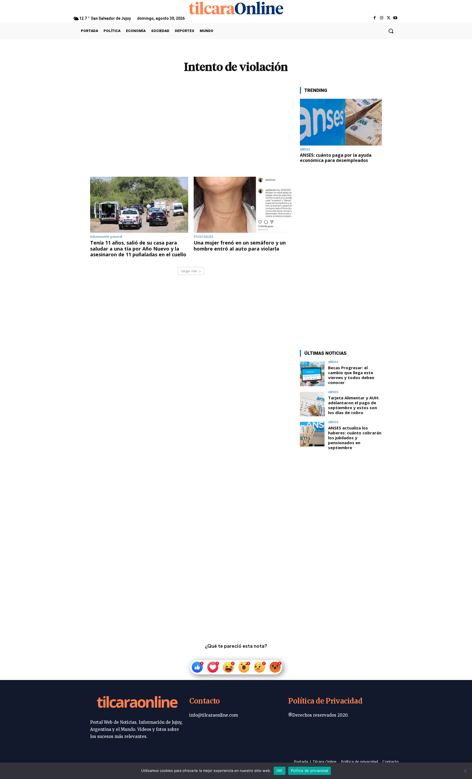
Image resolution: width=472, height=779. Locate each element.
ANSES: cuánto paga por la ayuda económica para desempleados (335, 157)
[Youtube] (395, 18)
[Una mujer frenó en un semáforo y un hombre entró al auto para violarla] (243, 205)
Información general (106, 236)
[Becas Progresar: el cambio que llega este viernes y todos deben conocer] (312, 374)
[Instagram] (381, 18)
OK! (279, 770)
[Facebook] (374, 18)
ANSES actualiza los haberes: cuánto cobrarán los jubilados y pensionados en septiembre (354, 437)
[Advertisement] (191, 125)
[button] (391, 31)
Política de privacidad (309, 770)
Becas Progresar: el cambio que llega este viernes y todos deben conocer (351, 375)
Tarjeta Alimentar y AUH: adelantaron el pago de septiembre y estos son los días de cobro (353, 405)
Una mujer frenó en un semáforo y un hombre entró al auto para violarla (240, 245)
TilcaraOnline (137, 703)
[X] (388, 18)
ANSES (305, 149)
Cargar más (189, 271)
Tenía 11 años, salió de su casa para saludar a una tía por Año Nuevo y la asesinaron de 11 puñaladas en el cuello (138, 248)
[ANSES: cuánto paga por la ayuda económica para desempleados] (341, 122)
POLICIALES (203, 236)
